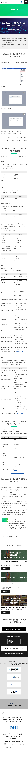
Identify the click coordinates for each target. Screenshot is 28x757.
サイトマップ (20, 721)
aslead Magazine (9, 721)
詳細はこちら (5, 568)
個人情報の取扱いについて (14, 736)
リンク (15, 470)
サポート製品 (7, 719)
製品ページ (10, 705)
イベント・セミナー (18, 719)
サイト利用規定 (19, 734)
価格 (16, 705)
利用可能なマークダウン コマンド (17, 473)
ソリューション (6, 718)
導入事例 (15, 718)
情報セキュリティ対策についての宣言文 (14, 744)
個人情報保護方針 (18, 741)
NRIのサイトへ (8, 734)
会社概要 (14, 738)
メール (7, 536)
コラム (20, 705)
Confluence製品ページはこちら (14, 629)
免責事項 (7, 741)
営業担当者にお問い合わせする (14, 648)
